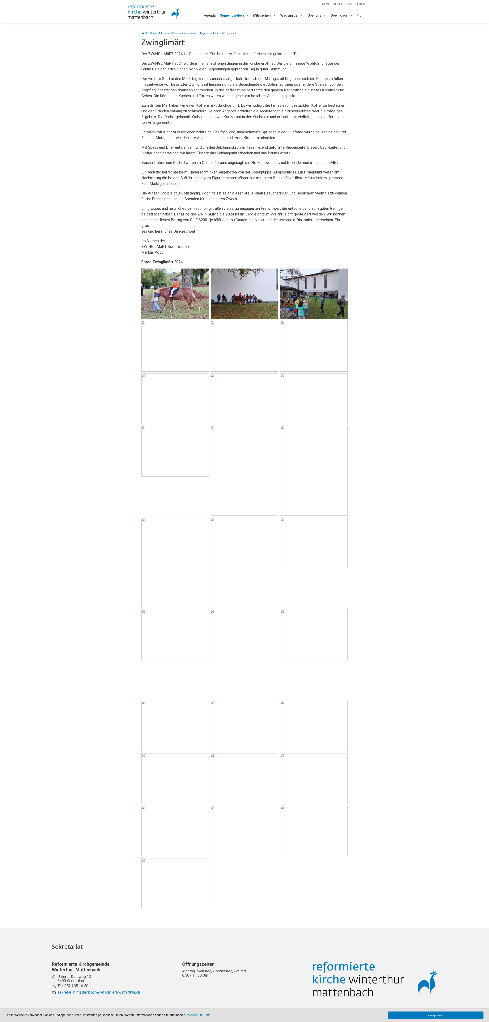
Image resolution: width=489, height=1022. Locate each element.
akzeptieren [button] (435, 1015)
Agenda (210, 15)
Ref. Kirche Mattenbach (158, 33)
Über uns (314, 15)
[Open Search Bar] (359, 15)
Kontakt (360, 3)
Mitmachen (262, 15)
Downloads (339, 15)
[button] (212, 1015)
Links (349, 3)
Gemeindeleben (232, 15)
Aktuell (337, 3)
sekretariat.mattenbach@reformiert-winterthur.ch (98, 992)
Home (326, 3)
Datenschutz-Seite (197, 1015)
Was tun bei (289, 15)
